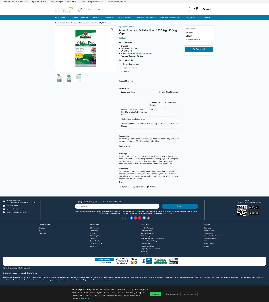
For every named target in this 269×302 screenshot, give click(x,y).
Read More (112, 280)
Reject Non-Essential (171, 294)
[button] (195, 9)
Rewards (93, 246)
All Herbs (207, 241)
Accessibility (145, 254)
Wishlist (93, 238)
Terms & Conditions (147, 246)
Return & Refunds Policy (149, 241)
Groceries (207, 228)
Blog (39, 231)
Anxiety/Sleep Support (142, 53)
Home (57, 23)
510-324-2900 (12, 206)
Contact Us (42, 233)
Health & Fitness (209, 231)
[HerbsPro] (64, 9)
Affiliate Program (146, 231)
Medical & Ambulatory (211, 238)
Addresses (94, 231)
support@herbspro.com (15, 209)
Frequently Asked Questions (150, 249)
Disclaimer (144, 251)
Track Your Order (96, 244)
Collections (66, 23)
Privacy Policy (145, 236)
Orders (92, 233)
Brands (206, 246)
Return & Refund (96, 241)
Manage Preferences (189, 294)
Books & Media (209, 244)
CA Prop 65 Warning (148, 233)
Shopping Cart (95, 236)
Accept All (155, 294)
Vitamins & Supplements (212, 236)
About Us (41, 228)
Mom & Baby (208, 233)
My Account (94, 228)
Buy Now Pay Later (147, 228)
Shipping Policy (146, 244)
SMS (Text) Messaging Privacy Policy (153, 238)
